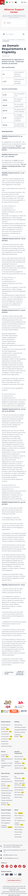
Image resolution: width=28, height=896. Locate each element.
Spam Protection (19, 765)
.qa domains (4, 741)
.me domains (5, 736)
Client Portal (18, 837)
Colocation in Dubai (6, 763)
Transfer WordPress (6, 800)
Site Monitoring (19, 794)
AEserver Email (19, 756)
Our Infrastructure (20, 820)
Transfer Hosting (6, 795)
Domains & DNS (20, 39)
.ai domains (4, 739)
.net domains (5, 788)
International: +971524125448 (11, 847)
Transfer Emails (5, 798)
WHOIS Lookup (5, 779)
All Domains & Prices (7, 790)
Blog (16, 813)
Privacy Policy (18, 832)
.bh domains (4, 743)
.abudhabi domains (6, 781)
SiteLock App (18, 797)
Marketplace (4, 776)
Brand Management (20, 787)
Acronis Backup (19, 790)
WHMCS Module (6, 820)
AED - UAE (16, 2)
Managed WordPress (20, 729)
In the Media (18, 818)
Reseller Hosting (6, 815)
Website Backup (19, 780)
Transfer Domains (6, 793)
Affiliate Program (6, 818)
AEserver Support (11, 39)
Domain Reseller (6, 813)
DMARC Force (18, 768)
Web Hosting (18, 725)
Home (4, 39)
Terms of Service (19, 827)
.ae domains (4, 731)
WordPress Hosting (20, 727)
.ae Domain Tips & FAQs (9, 673)
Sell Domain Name (6, 746)
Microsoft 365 (18, 759)
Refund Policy (18, 829)
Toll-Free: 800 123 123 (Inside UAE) (12, 845)
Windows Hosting (20, 732)
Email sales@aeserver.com (11, 858)
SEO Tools (17, 792)
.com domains (5, 734)
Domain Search (5, 725)
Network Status (14, 880)
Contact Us (18, 834)
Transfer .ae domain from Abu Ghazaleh (19, 673)
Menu (25, 2)
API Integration (5, 823)
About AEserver (19, 815)
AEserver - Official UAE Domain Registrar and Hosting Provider (2, 2)
